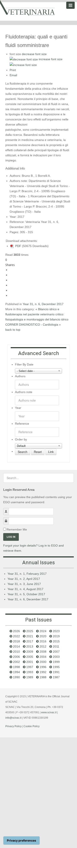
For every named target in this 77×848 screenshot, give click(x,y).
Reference (22, 423)
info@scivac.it (13, 717)
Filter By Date (24, 364)
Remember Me (17, 529)
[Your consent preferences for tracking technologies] (21, 840)
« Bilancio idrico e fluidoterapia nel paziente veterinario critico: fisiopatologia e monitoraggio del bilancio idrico (36, 314)
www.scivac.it (48, 712)
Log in (11, 536)
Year (18, 407)
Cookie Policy (32, 726)
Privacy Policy (13, 726)
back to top (12, 329)
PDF (17, 246)
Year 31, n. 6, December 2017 (43, 304)
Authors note (23, 392)
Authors (20, 376)
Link (51, 451)
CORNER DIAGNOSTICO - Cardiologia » (33, 324)
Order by (21, 439)
